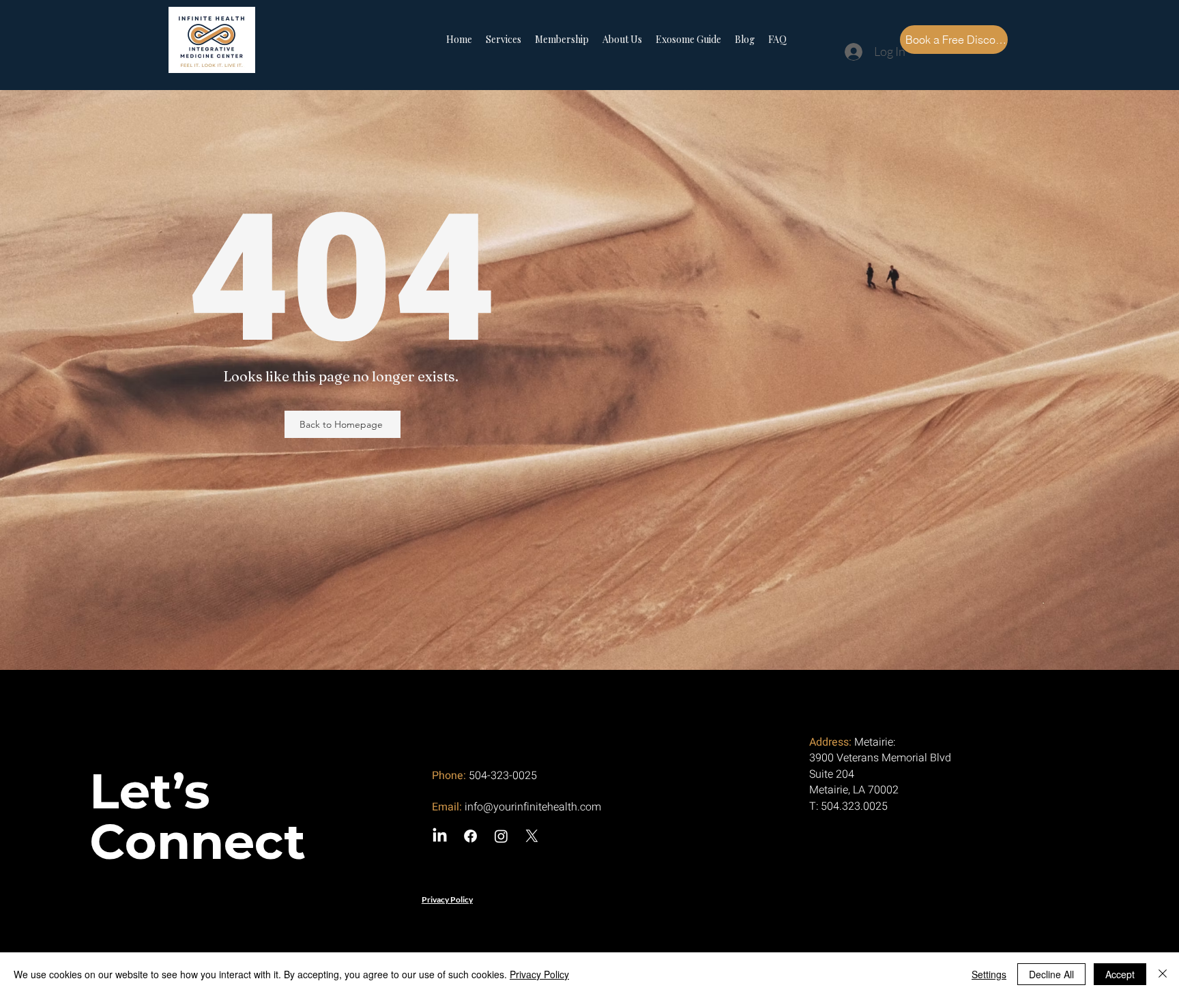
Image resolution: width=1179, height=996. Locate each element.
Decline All (1051, 974)
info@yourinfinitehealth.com (533, 807)
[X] (531, 836)
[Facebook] (470, 836)
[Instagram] (501, 836)
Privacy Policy (539, 974)
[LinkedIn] (439, 836)
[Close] (1162, 974)
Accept (1120, 974)
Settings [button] (989, 974)
